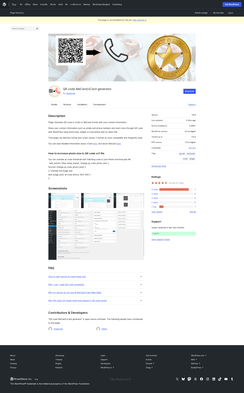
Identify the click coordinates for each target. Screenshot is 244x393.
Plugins (58, 363)
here (95, 143)
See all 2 (192, 148)
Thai (36, 379)
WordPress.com (199, 355)
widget (192, 159)
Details (54, 104)
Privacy (13, 367)
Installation (82, 104)
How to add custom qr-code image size (67, 276)
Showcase (59, 355)
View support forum (160, 239)
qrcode (182, 154)
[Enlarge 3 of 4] (140, 196)
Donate (150, 363)
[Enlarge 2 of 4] (108, 196)
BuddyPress (197, 367)
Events (149, 359)
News (12, 359)
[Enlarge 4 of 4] (140, 213)
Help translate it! (139, 20)
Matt (194, 359)
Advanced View (158, 166)
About (12, 355)
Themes (58, 359)
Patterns (59, 367)
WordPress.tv (107, 367)
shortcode (191, 154)
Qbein (104, 329)
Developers (106, 363)
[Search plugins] (37, 28)
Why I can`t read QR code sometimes (66, 284)
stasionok (70, 93)
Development (99, 104)
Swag (149, 367)
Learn (103, 355)
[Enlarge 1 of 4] (75, 196)
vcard (185, 159)
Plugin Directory (17, 13)
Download (189, 91)
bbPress (195, 363)
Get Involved (151, 355)
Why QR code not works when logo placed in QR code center (77, 300)
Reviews (67, 104)
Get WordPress (232, 4)
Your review (156, 212)
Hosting (13, 363)
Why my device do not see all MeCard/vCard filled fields (74, 292)
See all (193, 212)
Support (192, 104)
